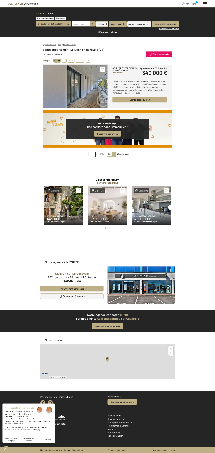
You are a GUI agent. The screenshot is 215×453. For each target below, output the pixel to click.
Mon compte (191, 3)
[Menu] (205, 3)
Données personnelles (118, 450)
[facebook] (42, 402)
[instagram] (50, 402)
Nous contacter (115, 435)
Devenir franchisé (116, 419)
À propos (112, 429)
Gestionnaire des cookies (164, 450)
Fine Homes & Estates (119, 425)
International (114, 432)
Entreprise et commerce (120, 422)
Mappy (64, 378)
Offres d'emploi (115, 415)
